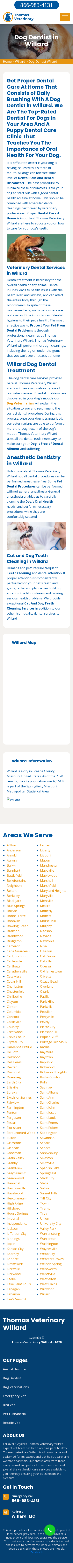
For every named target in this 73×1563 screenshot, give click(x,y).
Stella (44, 1183)
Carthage (13, 966)
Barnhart (13, 870)
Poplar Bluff (49, 1037)
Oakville (46, 961)
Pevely (44, 1022)
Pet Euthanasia (14, 1414)
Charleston (15, 986)
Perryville (47, 1017)
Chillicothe (14, 996)
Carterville (14, 961)
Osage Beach (49, 981)
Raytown (46, 1057)
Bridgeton (14, 941)
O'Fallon (46, 951)
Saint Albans (49, 1092)
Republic (46, 1062)
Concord (13, 1017)
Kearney (13, 1254)
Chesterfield (15, 991)
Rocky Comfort (51, 1077)
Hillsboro (13, 1208)
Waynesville (48, 1249)
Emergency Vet (14, 1396)
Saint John (47, 1107)
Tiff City (45, 1198)
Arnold (12, 855)
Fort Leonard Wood (21, 1133)
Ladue (11, 1279)
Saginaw (46, 1087)
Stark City (47, 1178)
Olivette (45, 976)
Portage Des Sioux (53, 1042)
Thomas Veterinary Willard (34, 1323)
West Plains (48, 1284)
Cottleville (14, 1022)
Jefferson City (16, 1233)
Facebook (36, 1552)
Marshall (46, 880)
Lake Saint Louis (19, 1284)
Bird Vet (9, 1405)
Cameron (13, 946)
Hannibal (13, 1183)
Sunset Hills (48, 1193)
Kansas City (15, 1249)
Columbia (14, 1012)
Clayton (12, 1001)
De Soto (12, 1052)
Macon (45, 860)
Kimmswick (15, 1264)
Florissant (14, 1128)
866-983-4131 (25, 1500)
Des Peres (14, 1062)
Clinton (12, 1006)
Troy (43, 1213)
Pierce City (47, 1027)
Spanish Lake (50, 1168)
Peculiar (46, 1012)
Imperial (13, 1218)
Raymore (46, 1052)
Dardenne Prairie (19, 1047)
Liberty (45, 850)
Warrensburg (50, 1233)
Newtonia (47, 941)
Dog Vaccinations (16, 1387)
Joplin (11, 1244)
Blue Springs (16, 906)
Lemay (45, 845)
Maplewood (48, 875)
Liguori (45, 855)
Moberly (46, 911)
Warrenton (48, 1239)
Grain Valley (15, 1158)
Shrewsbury (49, 1153)
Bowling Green (17, 926)
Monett (45, 916)
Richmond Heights (53, 1072)
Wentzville (47, 1274)
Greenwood (15, 1178)
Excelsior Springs (19, 1097)
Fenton (12, 1112)
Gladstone (14, 1143)
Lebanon (13, 1294)
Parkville (46, 1006)
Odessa (45, 966)
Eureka (12, 1092)
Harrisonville (16, 1188)
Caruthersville (17, 971)
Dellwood (13, 1057)
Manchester (49, 865)
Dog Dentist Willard (42, 61)
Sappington (48, 1133)
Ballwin (12, 865)
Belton (12, 890)
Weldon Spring (51, 1264)
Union (44, 1218)
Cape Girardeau (18, 951)
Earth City (14, 1082)
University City (50, 1223)
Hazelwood (15, 1193)
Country (13, 1027)
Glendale (13, 1148)
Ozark (44, 991)
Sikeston (46, 1158)
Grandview (14, 1168)
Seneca (45, 1148)
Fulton (11, 1138)
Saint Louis (48, 1117)
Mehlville (46, 901)
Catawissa (14, 976)
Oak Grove (47, 956)
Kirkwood (14, 1274)
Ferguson (14, 1117)
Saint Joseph (49, 1112)
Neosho (46, 931)
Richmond (47, 1067)
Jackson (12, 1228)
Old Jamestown (51, 971)
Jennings (13, 1239)
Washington (49, 1244)
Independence (17, 1223)
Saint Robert (49, 1128)
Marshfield (48, 885)
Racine (45, 1047)
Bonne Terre (16, 916)
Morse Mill (48, 921)
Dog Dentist (12, 1378)
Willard (20, 61)
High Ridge (15, 1203)
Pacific (44, 996)
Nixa (43, 946)
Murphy (46, 926)
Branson (13, 931)
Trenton (46, 1208)
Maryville (46, 896)
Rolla (43, 1082)
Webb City (47, 1254)
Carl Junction (16, 956)
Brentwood (15, 936)
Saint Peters (49, 1123)
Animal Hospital (14, 1369)
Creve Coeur (16, 1037)
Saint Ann (47, 1097)
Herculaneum (16, 1198)
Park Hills (47, 1001)
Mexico (45, 906)
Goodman (14, 1153)
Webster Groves (52, 1259)
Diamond (13, 1072)
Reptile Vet (11, 1423)
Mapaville (47, 870)
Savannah (47, 1138)
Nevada (45, 936)
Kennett (12, 1259)
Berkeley (13, 896)
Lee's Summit (16, 1299)
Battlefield (14, 875)
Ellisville (12, 1087)
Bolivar (12, 911)
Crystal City (15, 1042)
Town (44, 1203)
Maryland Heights (53, 890)
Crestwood (15, 1032)
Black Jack (14, 901)
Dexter (12, 1067)
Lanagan (13, 1289)
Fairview (13, 1102)
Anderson (14, 850)
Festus (11, 1123)
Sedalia (45, 1143)
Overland (46, 986)
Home (7, 61)
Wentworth (48, 1269)
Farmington (15, 1107)
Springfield (48, 1173)
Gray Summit (16, 1173)
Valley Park (48, 1228)
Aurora (12, 860)
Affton (11, 845)
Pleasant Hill (49, 1032)
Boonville (13, 921)
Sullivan (45, 1188)
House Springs (17, 1213)
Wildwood (47, 1289)
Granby (12, 1163)
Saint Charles (49, 1102)
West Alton (48, 1279)
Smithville (47, 1163)
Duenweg (14, 1077)
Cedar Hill (14, 981)
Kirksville (13, 1269)
